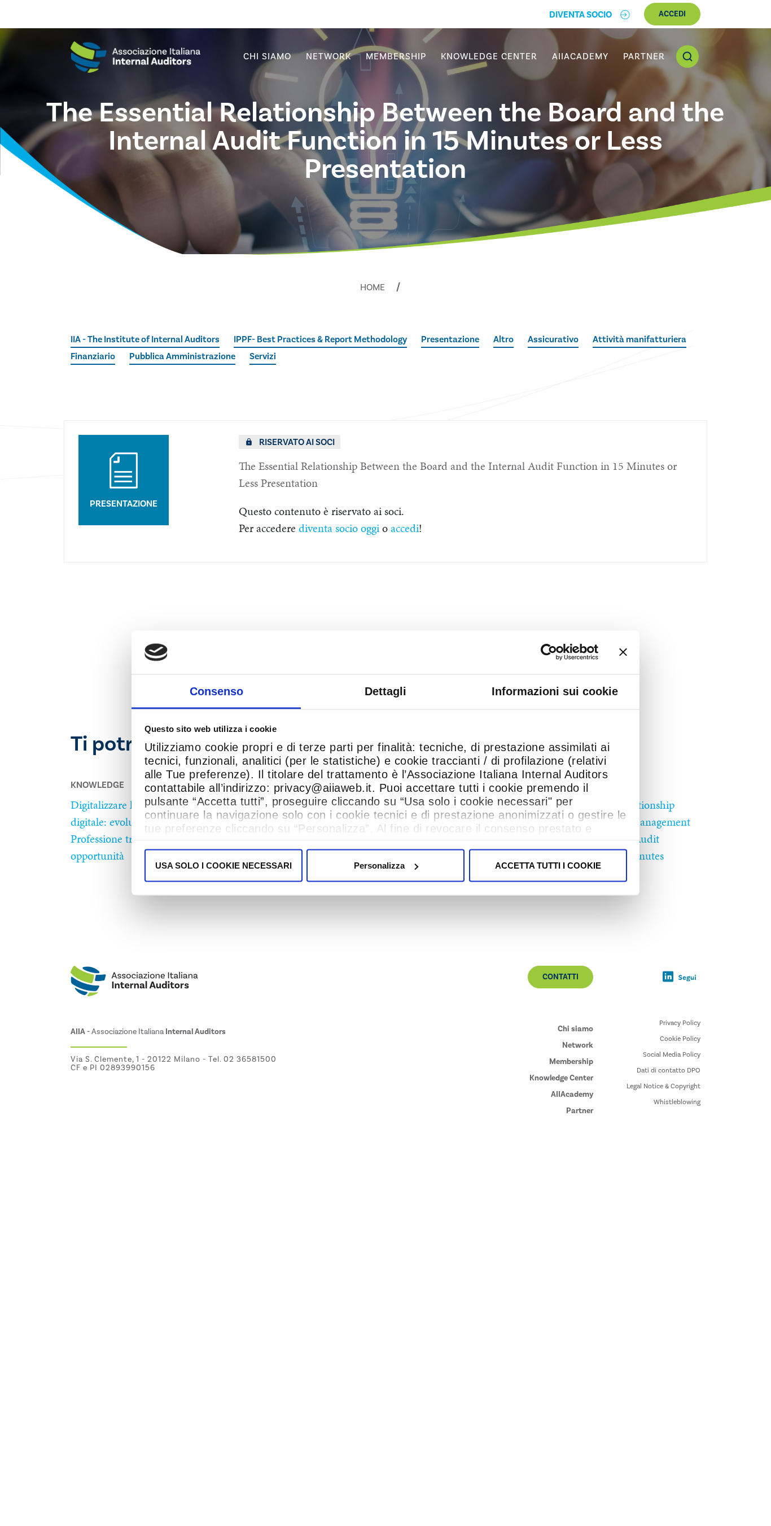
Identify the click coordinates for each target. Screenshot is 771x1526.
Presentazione (450, 339)
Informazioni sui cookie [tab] (555, 690)
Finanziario (93, 356)
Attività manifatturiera (639, 339)
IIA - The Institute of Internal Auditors (145, 339)
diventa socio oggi (339, 528)
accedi (405, 528)
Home (372, 287)
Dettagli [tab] (385, 690)
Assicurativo (553, 339)
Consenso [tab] (216, 690)
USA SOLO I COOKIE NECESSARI (223, 865)
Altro (503, 339)
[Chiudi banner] (623, 652)
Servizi (262, 356)
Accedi (672, 14)
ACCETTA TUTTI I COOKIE (548, 865)
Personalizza (379, 865)
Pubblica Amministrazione (182, 356)
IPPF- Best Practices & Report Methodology (320, 339)
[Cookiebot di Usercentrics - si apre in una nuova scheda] (549, 652)
